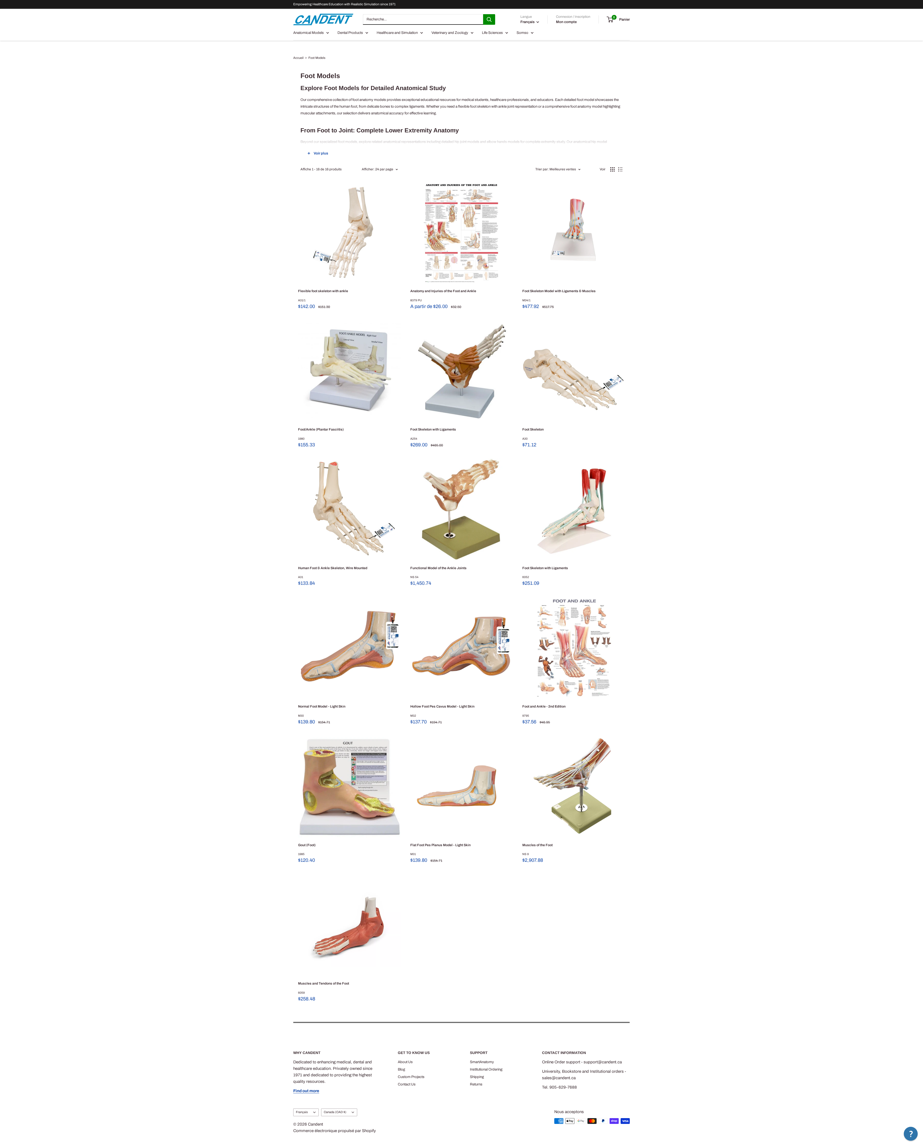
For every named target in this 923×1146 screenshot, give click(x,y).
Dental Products (350, 33)
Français (302, 1112)
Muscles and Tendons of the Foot (323, 983)
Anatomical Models (308, 33)
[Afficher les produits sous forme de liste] (620, 169)
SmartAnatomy (482, 1062)
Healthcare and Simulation (397, 33)
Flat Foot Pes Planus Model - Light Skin (440, 845)
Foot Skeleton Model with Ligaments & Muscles (559, 291)
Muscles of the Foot (537, 845)
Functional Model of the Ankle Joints (438, 568)
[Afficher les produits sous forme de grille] (612, 169)
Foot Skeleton (533, 429)
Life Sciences (492, 33)
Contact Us (407, 1084)
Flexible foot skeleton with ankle (323, 291)
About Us (405, 1062)
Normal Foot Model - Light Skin (321, 706)
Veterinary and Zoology (449, 33)
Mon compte (566, 22)
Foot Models (316, 58)
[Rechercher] (489, 19)
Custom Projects (411, 1077)
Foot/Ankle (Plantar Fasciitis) (321, 429)
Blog (401, 1069)
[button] (911, 1134)
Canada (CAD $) (335, 1112)
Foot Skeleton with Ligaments (433, 429)
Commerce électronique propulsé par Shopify (334, 1130)
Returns (476, 1084)
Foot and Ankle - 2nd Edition (544, 706)
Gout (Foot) (307, 845)
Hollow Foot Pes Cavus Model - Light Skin (442, 706)
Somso (522, 33)
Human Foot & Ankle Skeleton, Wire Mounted (332, 568)
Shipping (477, 1077)
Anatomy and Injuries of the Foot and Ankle (443, 291)
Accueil (298, 58)
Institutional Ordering (486, 1069)
